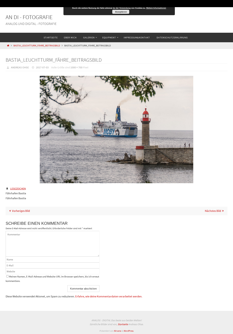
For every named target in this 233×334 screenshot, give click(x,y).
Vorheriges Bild (21, 211)
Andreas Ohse (20, 67)
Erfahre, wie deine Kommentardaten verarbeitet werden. (108, 296)
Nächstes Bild (213, 211)
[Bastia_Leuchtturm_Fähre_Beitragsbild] (116, 129)
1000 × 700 (76, 67)
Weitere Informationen (156, 8)
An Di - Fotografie (29, 17)
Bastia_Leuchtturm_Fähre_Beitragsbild (36, 45)
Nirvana (117, 330)
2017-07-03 (42, 67)
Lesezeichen (18, 188)
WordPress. (128, 330)
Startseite (123, 324)
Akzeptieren (121, 11)
